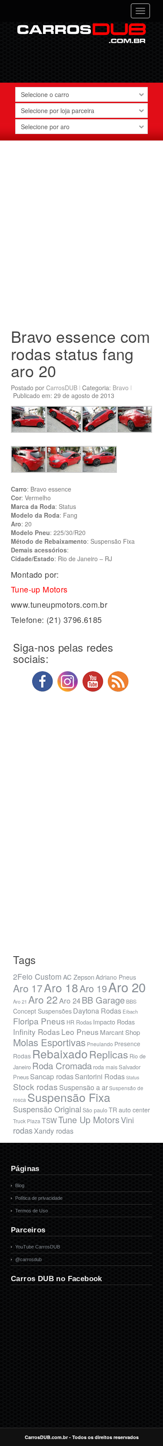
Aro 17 (28, 988)
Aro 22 (43, 999)
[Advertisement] (81, 230)
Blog (19, 1185)
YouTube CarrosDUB (37, 1246)
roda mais (105, 1067)
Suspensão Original (47, 1109)
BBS (131, 1001)
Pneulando (100, 1044)
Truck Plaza (26, 1121)
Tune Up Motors (89, 1119)
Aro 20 (127, 986)
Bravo (121, 387)
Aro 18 (61, 987)
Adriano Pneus (116, 977)
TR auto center (129, 1109)
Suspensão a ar (83, 1087)
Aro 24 (69, 1000)
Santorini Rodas (100, 1076)
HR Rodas (79, 1022)
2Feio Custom (37, 976)
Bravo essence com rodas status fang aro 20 (80, 353)
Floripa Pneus (39, 1021)
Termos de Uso (31, 1210)
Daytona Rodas (97, 1011)
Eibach (130, 1011)
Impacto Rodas (114, 1021)
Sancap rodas (51, 1076)
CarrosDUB (61, 387)
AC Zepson (78, 976)
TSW (49, 1120)
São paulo (95, 1110)
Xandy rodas (53, 1130)
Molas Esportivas (49, 1042)
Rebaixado (60, 1053)
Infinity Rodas (36, 1031)
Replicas (108, 1054)
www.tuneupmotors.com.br (59, 604)
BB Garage (103, 1000)
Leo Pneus (80, 1031)
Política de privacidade (39, 1198)
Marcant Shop (120, 1032)
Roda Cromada (62, 1065)
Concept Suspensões (42, 1011)
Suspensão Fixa (68, 1097)
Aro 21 (20, 1001)
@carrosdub (28, 1259)
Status (132, 1077)
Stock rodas (35, 1086)
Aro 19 (93, 988)
